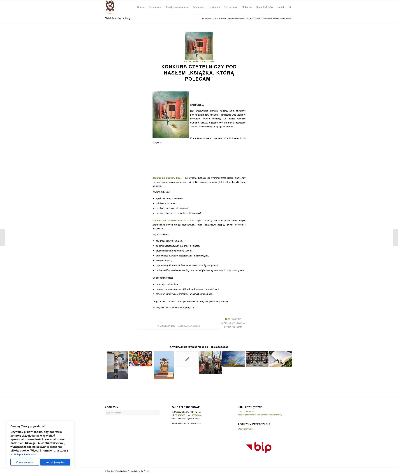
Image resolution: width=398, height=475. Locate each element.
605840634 (196, 415)
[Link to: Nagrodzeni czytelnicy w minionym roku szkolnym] (280, 359)
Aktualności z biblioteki (199, 61)
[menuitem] (141, 7)
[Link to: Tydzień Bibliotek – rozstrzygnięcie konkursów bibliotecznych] (140, 358)
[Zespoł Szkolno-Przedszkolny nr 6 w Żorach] (110, 7)
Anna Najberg (192, 325)
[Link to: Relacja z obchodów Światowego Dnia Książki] (210, 362)
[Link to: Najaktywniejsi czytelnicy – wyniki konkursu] (117, 365)
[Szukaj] (290, 7)
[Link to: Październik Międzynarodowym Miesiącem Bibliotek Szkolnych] (187, 359)
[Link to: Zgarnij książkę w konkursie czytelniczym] (233, 359)
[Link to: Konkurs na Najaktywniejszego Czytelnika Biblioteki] (257, 359)
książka (240, 322)
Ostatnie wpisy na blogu (118, 18)
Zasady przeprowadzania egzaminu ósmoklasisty (260, 414)
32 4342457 (180, 415)
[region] (40, 445)
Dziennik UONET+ (246, 411)
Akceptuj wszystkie (55, 462)
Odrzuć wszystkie (24, 462)
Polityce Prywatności (25, 454)
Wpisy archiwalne (246, 428)
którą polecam (233, 327)
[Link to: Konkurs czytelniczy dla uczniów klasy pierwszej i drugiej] (163, 365)
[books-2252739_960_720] (199, 46)
